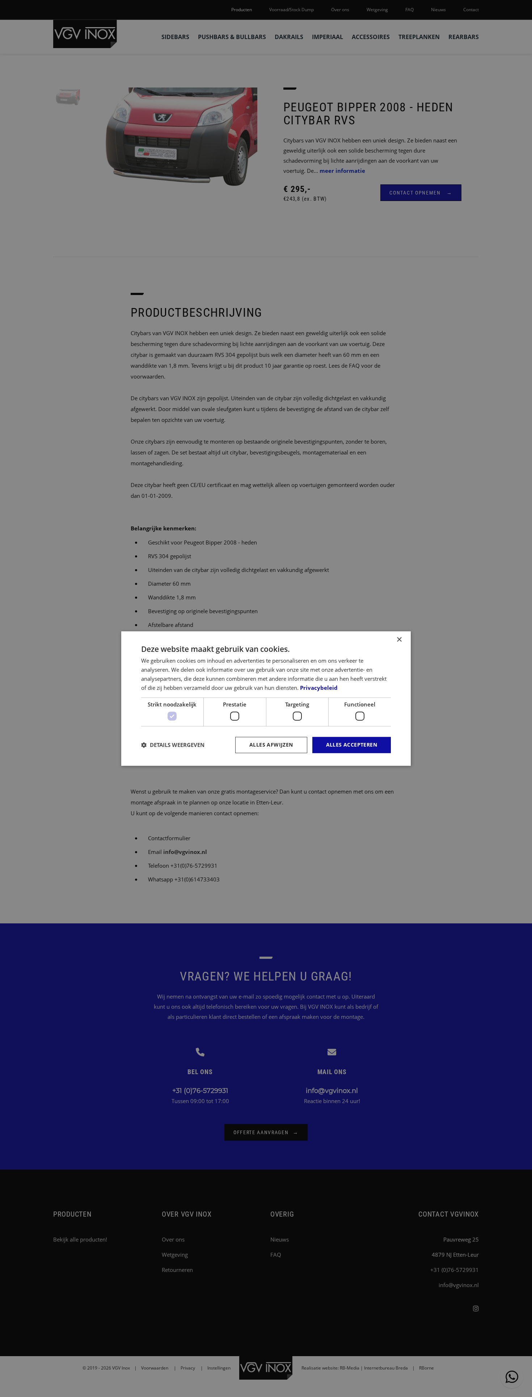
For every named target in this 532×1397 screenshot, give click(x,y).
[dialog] (266, 698)
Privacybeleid (319, 687)
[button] (172, 745)
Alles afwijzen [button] (271, 744)
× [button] (399, 639)
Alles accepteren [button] (351, 744)
